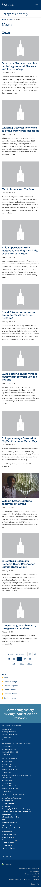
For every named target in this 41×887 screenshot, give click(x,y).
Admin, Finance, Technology (12, 798)
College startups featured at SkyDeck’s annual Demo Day (19, 439)
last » (30, 663)
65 (15, 659)
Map (3, 740)
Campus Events (8, 843)
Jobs (3, 820)
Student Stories (10, 698)
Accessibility (34, 871)
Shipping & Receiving (9, 822)
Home (4, 19)
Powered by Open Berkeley (29, 868)
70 (14, 664)
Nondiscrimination (32, 874)
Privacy (36, 877)
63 (36, 654)
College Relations (8, 803)
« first (11, 654)
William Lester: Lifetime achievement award (17, 502)
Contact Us (6, 806)
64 (9, 659)
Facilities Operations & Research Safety (16, 812)
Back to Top (35, 884)
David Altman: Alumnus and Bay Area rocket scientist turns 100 (19, 315)
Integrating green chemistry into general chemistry (19, 627)
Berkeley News (8, 837)
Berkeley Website (9, 834)
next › (23, 663)
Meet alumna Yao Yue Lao (18, 189)
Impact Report (9, 690)
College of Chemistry (15, 14)
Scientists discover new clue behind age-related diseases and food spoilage (19, 66)
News (11, 19)
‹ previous (20, 654)
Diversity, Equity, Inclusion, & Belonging (16, 809)
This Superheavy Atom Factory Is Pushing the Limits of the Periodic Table (20, 250)
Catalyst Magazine (11, 685)
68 (31, 659)
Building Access (7, 801)
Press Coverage (10, 681)
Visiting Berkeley (8, 848)
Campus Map (7, 845)
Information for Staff (9, 814)
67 (25, 659)
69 (36, 659)
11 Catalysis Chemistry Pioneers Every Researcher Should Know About (18, 564)
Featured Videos (10, 694)
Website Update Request (11, 828)
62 (30, 654)
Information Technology (10, 817)
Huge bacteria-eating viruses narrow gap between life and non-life (19, 376)
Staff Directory (8, 825)
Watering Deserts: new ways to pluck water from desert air (20, 129)
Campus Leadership (9, 840)
